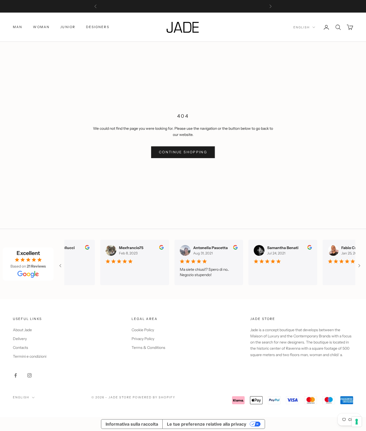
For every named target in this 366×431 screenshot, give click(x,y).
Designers (97, 27)
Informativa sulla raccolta (132, 424)
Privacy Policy (143, 338)
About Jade (22, 329)
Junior (67, 27)
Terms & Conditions (148, 347)
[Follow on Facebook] (15, 375)
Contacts (20, 347)
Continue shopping (183, 152)
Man (17, 27)
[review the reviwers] (83, 247)
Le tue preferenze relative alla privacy (206, 424)
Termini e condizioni (29, 356)
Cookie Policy (143, 329)
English (301, 27)
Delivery (20, 338)
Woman (41, 27)
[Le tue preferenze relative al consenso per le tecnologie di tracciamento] (357, 422)
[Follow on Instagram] (29, 375)
